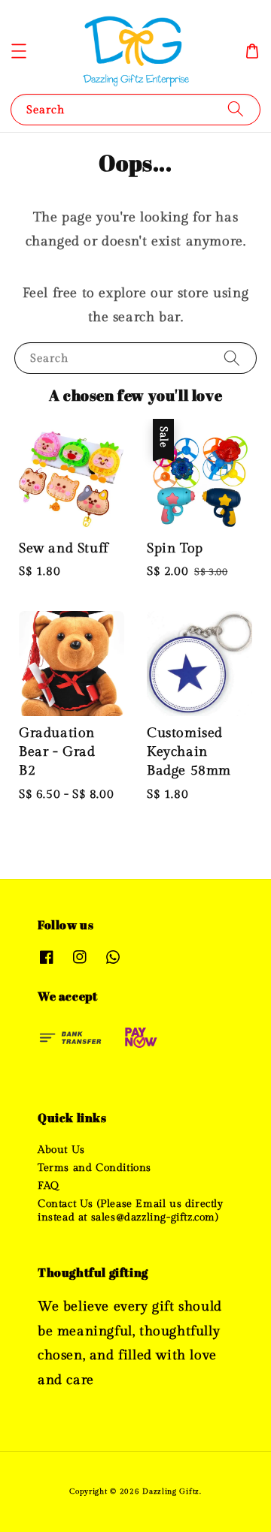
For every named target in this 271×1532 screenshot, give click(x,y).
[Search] (236, 109)
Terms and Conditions (94, 1168)
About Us (61, 1150)
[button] (18, 51)
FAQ (48, 1186)
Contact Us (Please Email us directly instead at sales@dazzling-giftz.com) (131, 1210)
